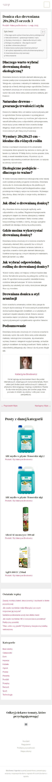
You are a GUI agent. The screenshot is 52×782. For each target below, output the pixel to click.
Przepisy (6, 683)
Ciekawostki (7, 653)
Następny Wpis (43, 406)
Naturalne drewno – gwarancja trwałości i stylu (22, 38)
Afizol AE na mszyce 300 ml (19, 534)
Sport (5, 691)
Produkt (6, 25)
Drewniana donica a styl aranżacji (17, 53)
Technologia (7, 695)
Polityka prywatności (26, 748)
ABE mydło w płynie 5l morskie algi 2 (25, 456)
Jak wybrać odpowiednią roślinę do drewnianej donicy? (24, 50)
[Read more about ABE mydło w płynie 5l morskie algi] (26, 480)
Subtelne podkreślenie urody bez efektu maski (21, 615)
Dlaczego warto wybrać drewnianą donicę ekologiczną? (25, 35)
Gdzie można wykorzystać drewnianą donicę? (22, 48)
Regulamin (26, 744)
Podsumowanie (10, 56)
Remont (6, 687)
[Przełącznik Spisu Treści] (42, 32)
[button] (26, 724)
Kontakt (26, 741)
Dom (5, 657)
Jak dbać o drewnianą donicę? (15, 45)
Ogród (5, 668)
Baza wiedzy (8, 649)
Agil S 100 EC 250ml (15, 572)
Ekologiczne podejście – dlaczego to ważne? (20, 43)
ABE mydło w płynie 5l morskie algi (24, 497)
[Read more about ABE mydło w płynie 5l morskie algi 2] (26, 439)
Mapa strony (26, 751)
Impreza (6, 660)
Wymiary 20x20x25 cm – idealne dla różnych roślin (23, 40)
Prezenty (6, 676)
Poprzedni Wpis (9, 406)
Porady (5, 672)
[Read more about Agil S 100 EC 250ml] (26, 557)
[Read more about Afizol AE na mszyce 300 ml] (26, 519)
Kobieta (6, 664)
